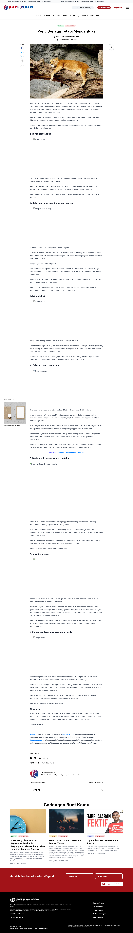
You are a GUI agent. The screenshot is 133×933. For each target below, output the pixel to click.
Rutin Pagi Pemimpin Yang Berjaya (70, 452)
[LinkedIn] (17, 917)
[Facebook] (11, 917)
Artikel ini (33, 734)
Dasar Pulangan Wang (26, 928)
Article (61, 25)
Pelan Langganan (104, 7)
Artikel (47, 15)
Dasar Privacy (14, 928)
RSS (46, 928)
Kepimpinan (71, 25)
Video (65, 15)
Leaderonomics (36, 740)
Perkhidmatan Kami (90, 15)
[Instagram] (22, 917)
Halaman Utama (98, 903)
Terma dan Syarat (39, 928)
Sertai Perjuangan (99, 914)
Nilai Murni (50, 763)
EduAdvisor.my (68, 734)
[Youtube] (20, 917)
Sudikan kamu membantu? (17, 913)
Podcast (56, 15)
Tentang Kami (98, 906)
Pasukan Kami (98, 910)
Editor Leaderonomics (70, 37)
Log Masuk (118, 8)
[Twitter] (14, 917)
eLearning (74, 15)
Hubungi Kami (98, 917)
